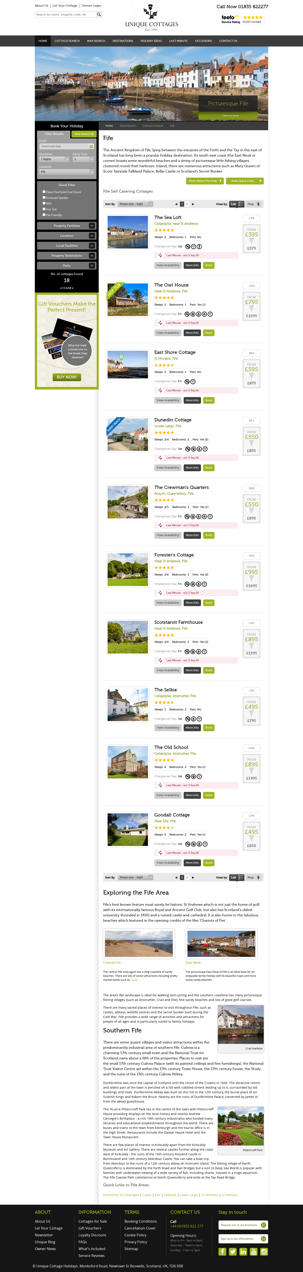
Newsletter (44, 1235)
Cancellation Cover (140, 1228)
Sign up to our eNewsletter (237, 1238)
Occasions (203, 41)
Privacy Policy (135, 1241)
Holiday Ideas (151, 41)
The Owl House (171, 285)
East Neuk (193, 962)
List (233, 204)
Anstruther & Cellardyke (121, 1195)
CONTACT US (185, 1212)
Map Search (96, 41)
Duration (45, 154)
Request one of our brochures (239, 1225)
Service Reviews (92, 1255)
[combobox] (54, 159)
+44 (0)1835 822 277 (186, 1226)
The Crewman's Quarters (181, 487)
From (43, 141)
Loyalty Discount (92, 1235)
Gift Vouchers (90, 1228)
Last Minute (178, 41)
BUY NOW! (67, 377)
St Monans (230, 1195)
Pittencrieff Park (253, 1150)
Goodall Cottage (172, 815)
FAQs (83, 1241)
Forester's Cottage (174, 555)
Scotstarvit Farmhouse (178, 622)
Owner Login (91, 5)
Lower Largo (189, 1195)
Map (251, 204)
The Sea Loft (167, 217)
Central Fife (112, 962)
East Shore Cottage (175, 352)
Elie (157, 1195)
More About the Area (203, 180)
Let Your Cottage (65, 5)
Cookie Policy (135, 1235)
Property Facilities (67, 225)
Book (208, 265)
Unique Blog (45, 1241)
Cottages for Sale (93, 1221)
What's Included (92, 1248)
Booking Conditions (140, 1221)
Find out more (230, 115)
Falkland (170, 1195)
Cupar (134, 979)
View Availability (168, 265)
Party (67, 265)
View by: (222, 204)
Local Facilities (67, 245)
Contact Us (228, 41)
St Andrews (209, 1195)
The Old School (171, 747)
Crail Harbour (254, 1048)
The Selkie (165, 689)
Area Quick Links (242, 180)
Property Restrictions (67, 255)
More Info (192, 265)
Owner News (45, 1248)
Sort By (110, 204)
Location (45, 167)
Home (43, 41)
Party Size (80, 154)
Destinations (123, 41)
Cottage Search (67, 41)
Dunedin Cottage (173, 420)
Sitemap (131, 1248)
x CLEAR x (66, 288)
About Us (41, 5)
